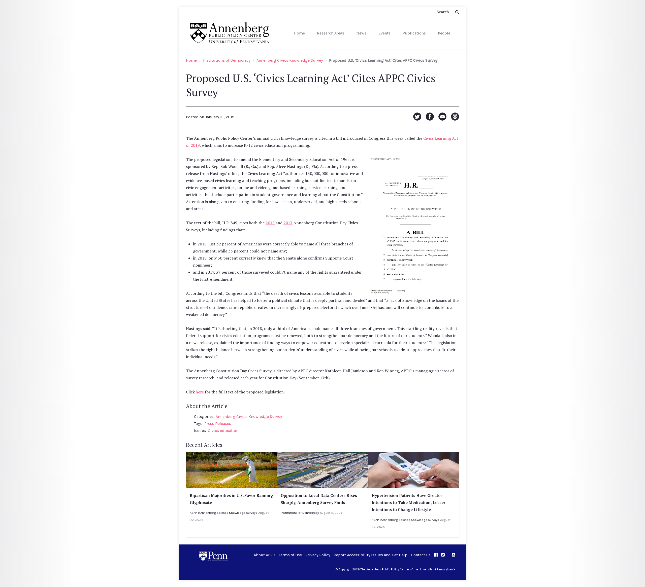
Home (299, 33)
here (200, 392)
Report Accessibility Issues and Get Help (370, 555)
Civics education (223, 430)
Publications (414, 33)
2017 (288, 223)
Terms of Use (290, 555)
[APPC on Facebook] (436, 555)
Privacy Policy (317, 555)
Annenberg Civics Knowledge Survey (289, 60)
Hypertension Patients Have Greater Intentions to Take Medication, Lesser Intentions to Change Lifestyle (408, 502)
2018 (270, 223)
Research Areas (330, 33)
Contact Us (421, 555)
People (444, 33)
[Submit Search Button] (457, 12)
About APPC (264, 555)
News (361, 33)
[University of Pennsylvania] (213, 555)
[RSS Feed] (453, 555)
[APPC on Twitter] (443, 555)
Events (384, 33)
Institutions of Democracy (226, 60)
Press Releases (217, 423)
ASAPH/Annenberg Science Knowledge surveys (223, 513)
